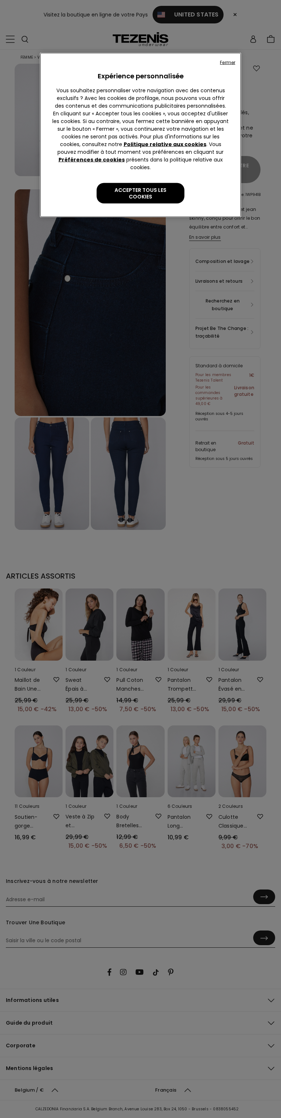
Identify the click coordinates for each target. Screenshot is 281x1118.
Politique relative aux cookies (165, 144)
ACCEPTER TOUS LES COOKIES (140, 193)
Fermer (227, 62)
